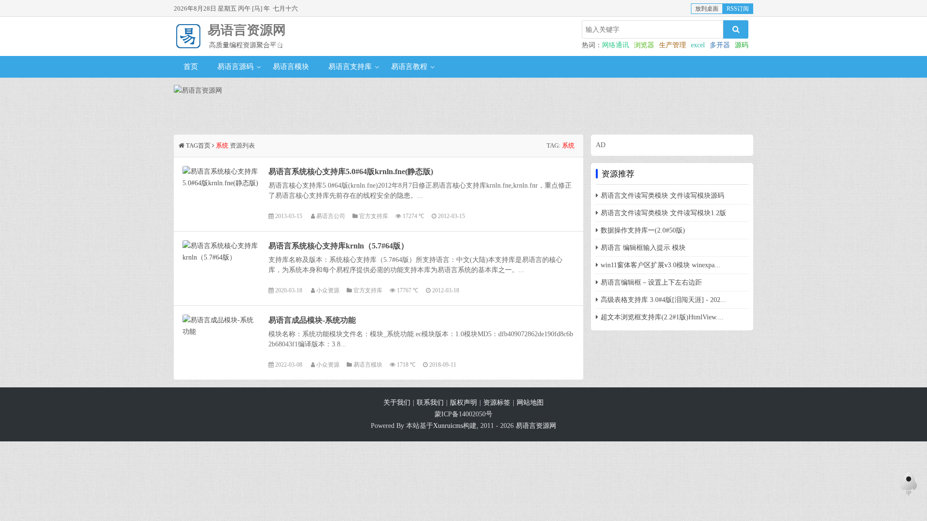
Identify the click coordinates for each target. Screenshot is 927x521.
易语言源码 (235, 66)
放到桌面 (706, 8)
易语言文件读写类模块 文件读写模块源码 (662, 195)
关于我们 (396, 402)
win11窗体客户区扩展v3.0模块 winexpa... (660, 265)
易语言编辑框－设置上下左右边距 (651, 282)
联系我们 (430, 402)
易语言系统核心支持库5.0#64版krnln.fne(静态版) (350, 171)
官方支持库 (373, 216)
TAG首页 (198, 145)
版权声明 (463, 402)
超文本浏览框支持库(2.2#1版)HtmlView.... (662, 317)
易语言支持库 (350, 66)
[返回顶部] (908, 485)
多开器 (720, 45)
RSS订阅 (738, 8)
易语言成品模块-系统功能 (312, 320)
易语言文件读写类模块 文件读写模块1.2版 (663, 213)
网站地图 (530, 402)
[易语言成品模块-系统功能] (221, 342)
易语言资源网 (247, 30)
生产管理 (672, 45)
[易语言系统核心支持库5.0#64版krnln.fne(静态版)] (221, 193)
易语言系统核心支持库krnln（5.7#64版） (338, 246)
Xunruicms (448, 425)
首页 (190, 66)
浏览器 (644, 45)
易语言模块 (291, 66)
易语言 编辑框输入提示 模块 (643, 247)
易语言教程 (409, 66)
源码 (741, 45)
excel (698, 45)
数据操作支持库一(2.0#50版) (643, 230)
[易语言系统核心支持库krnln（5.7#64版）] (221, 268)
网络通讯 (615, 45)
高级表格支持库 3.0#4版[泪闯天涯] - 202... (663, 299)
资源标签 (496, 402)
